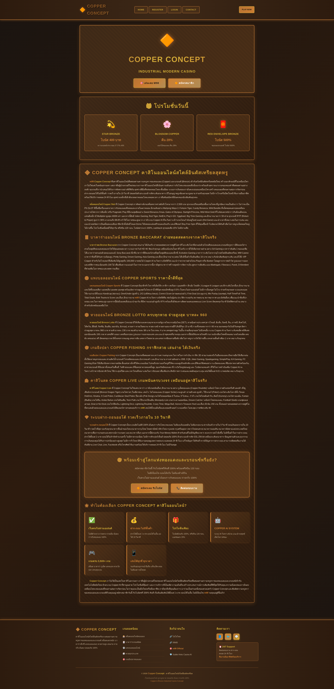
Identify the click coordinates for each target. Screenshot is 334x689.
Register (157, 10)
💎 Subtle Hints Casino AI (181, 654)
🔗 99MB (174, 642)
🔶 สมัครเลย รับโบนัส (149, 488)
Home (141, 10)
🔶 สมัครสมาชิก (184, 83)
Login (174, 10)
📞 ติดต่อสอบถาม (187, 488)
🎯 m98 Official (176, 648)
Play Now (247, 9)
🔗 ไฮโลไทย (175, 636)
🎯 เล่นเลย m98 (149, 83)
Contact (191, 10)
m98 (92, 181)
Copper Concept (98, 10)
